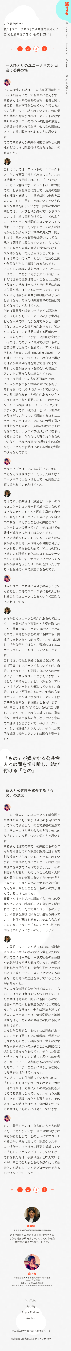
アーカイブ (66, 48)
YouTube (30, 1300)
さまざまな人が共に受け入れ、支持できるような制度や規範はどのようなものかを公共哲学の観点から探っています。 (32, 1233)
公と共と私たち (14, 23)
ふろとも (66, 63)
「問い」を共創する (66, 83)
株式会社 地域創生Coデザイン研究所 (30, 1338)
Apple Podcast (30, 1312)
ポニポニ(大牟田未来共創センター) (31, 1331)
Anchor (31, 1318)
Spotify (31, 1306)
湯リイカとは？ (66, 30)
